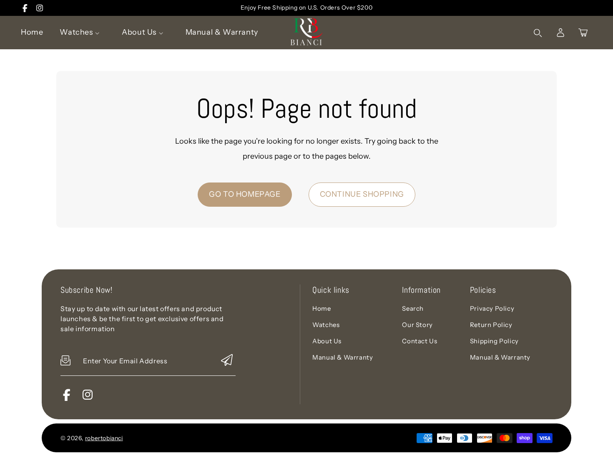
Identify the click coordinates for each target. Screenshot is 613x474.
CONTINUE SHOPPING (362, 194)
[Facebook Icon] (25, 8)
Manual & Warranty (342, 357)
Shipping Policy (494, 341)
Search (413, 308)
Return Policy (491, 325)
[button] (583, 32)
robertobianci (104, 438)
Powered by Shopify (157, 437)
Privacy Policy (492, 308)
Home (321, 308)
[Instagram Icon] (39, 8)
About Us (327, 341)
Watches (325, 325)
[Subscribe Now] (227, 360)
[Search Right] (538, 33)
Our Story (417, 325)
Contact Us (419, 341)
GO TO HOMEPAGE (244, 194)
